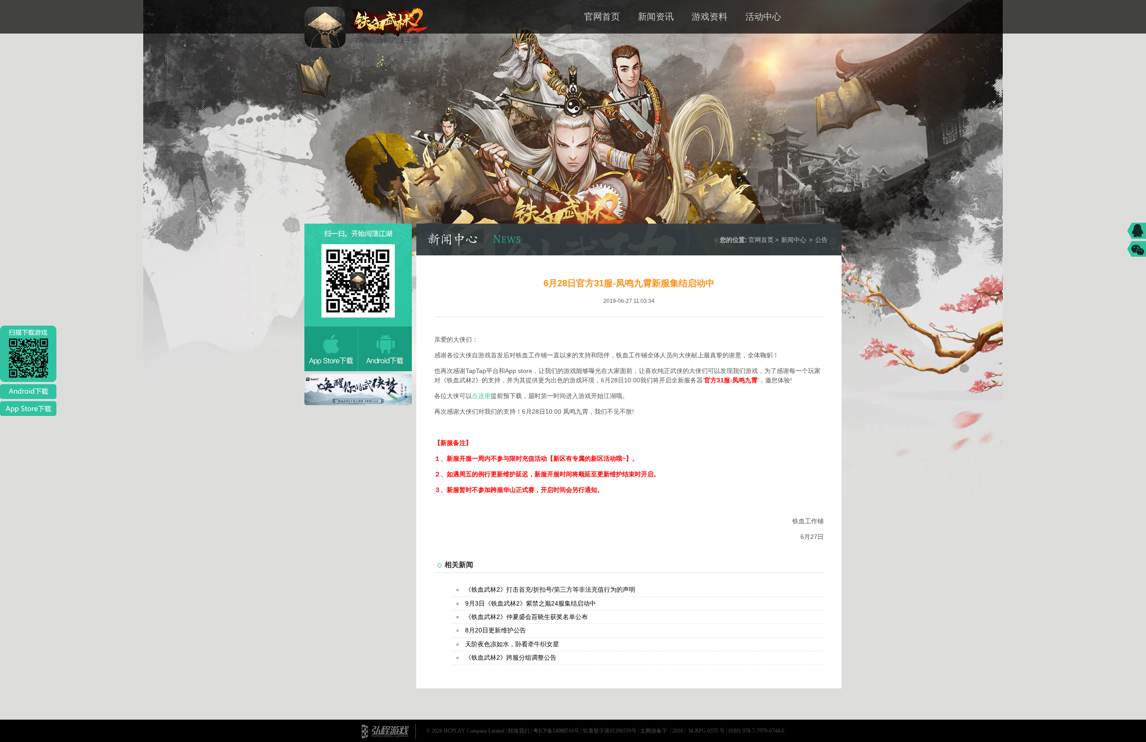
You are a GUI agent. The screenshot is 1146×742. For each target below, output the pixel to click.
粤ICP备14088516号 (556, 731)
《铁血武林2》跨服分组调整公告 (510, 657)
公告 (821, 239)
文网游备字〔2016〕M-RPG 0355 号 (682, 731)
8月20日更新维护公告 (495, 630)
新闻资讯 (656, 16)
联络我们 (519, 731)
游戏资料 (709, 16)
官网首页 (602, 16)
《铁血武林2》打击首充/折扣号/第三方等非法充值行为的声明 (550, 589)
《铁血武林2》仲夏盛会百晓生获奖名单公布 (526, 616)
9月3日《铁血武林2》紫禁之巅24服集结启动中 (530, 603)
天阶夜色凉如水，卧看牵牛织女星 (512, 644)
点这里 (481, 395)
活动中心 (763, 16)
